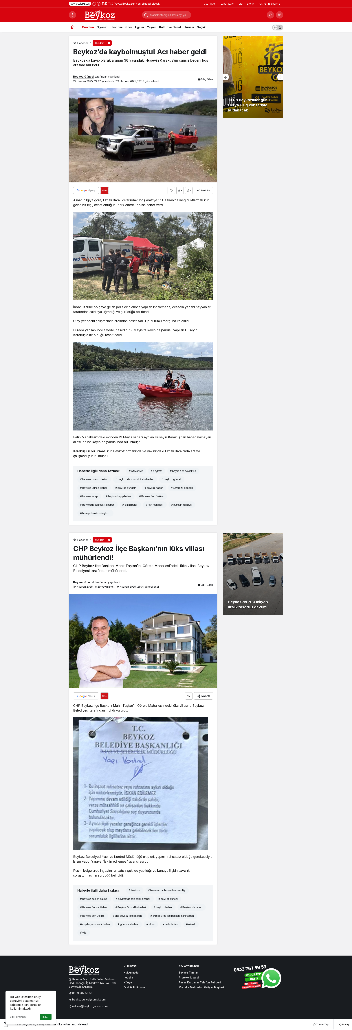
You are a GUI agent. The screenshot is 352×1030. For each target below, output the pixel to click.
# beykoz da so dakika (183, 470)
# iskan (150, 924)
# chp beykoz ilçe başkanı (127, 915)
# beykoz (156, 470)
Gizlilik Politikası (18, 1017)
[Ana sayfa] (73, 27)
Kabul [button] (46, 1017)
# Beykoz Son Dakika (151, 496)
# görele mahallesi (128, 924)
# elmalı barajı (129, 504)
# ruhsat (190, 924)
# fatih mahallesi (154, 504)
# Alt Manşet (135, 470)
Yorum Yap (322, 1024)
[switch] (277, 27)
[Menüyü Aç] (72, 15)
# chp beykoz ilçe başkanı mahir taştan (172, 915)
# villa (83, 932)
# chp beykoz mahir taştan (95, 924)
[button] (279, 15)
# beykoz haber (153, 487)
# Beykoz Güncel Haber (93, 487)
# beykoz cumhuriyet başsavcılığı (166, 890)
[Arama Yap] (270, 15)
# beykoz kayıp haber (118, 496)
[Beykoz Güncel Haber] (100, 14)
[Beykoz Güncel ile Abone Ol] (104, 190)
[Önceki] (94, 3)
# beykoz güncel (171, 479)
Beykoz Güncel (83, 76)
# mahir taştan (170, 924)
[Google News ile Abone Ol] (86, 190)
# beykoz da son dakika (93, 479)
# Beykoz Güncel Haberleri (130, 907)
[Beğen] (171, 190)
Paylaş (345, 1024)
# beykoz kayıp (89, 496)
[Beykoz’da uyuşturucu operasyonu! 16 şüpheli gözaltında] (253, 77)
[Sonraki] (98, 3)
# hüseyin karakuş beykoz (95, 513)
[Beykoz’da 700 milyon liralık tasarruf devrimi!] (253, 574)
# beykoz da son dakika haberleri (134, 479)
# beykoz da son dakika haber (133, 898)
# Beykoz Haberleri (182, 487)
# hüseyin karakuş (181, 504)
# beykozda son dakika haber (97, 504)
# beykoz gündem (125, 487)
